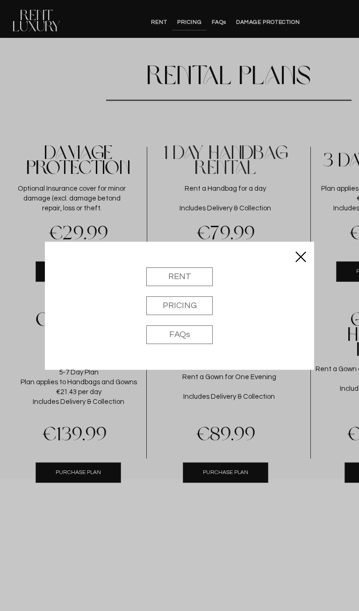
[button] (300, 257)
